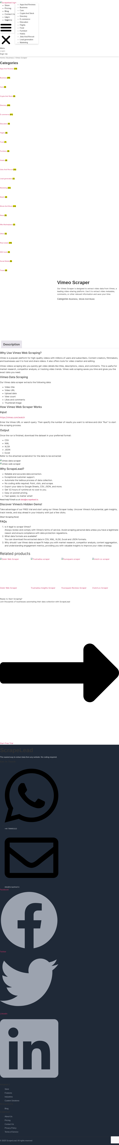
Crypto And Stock (27, 13)
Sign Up (8, 20)
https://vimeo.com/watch (12, 417)
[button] (6, 35)
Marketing (24, 42)
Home (2, 58)
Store (7, 5)
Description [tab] (11, 344)
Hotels (22, 34)
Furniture (23, 31)
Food (22, 28)
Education (24, 22)
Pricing (8, 8)
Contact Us (10, 14)
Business (23, 8)
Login (7, 17)
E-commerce (25, 19)
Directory (23, 16)
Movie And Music (87, 299)
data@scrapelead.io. (29, 499)
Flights (22, 25)
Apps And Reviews (27, 5)
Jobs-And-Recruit (27, 37)
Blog (7, 11)
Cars (22, 10)
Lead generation (26, 40)
